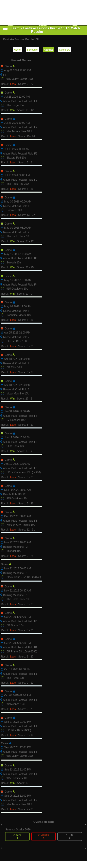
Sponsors (64, 49)
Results (48, 49)
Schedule (32, 49)
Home (17, 49)
